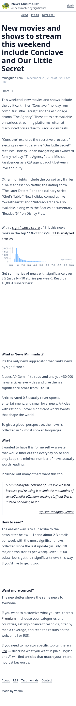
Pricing (35, 14)
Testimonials (29, 680)
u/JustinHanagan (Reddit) (56, 512)
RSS (15, 680)
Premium (9, 618)
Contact (47, 680)
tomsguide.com (12, 78)
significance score (26, 227)
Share (6, 91)
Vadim (18, 691)
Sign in (70, 5)
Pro (4, 651)
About (24, 14)
